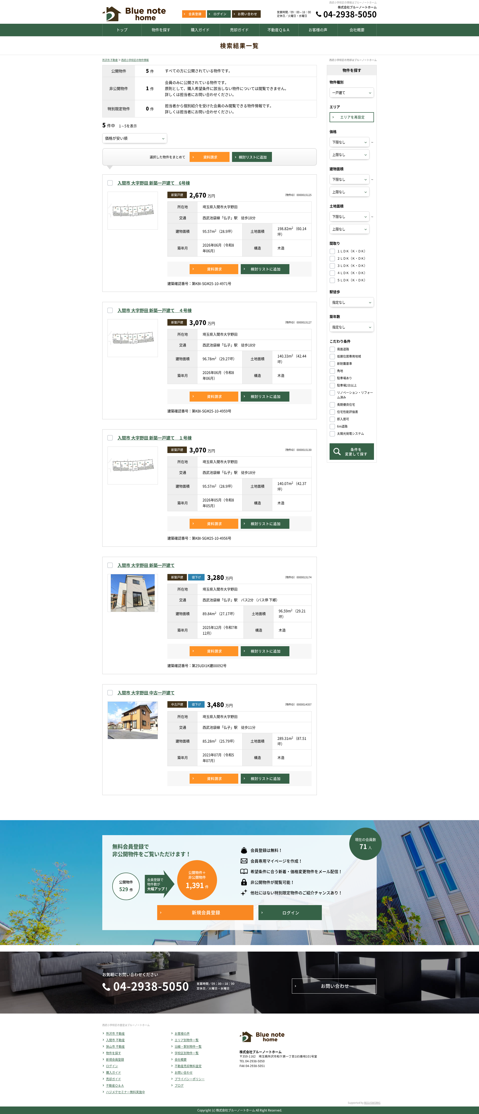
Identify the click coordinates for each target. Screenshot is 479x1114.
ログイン (112, 1066)
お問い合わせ (184, 1072)
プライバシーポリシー (190, 1079)
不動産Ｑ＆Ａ (115, 1085)
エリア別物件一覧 (187, 1040)
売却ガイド (113, 1079)
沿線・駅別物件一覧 (188, 1046)
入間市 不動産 (115, 1040)
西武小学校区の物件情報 (135, 60)
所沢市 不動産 (110, 60)
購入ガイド (113, 1072)
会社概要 (181, 1059)
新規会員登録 (115, 1059)
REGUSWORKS (372, 1103)
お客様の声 (182, 1033)
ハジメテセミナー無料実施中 (125, 1092)
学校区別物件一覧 (187, 1053)
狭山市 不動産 (115, 1046)
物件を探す (113, 1053)
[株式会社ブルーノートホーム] (134, 21)
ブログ (179, 1085)
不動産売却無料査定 (188, 1066)
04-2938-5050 (350, 14)
